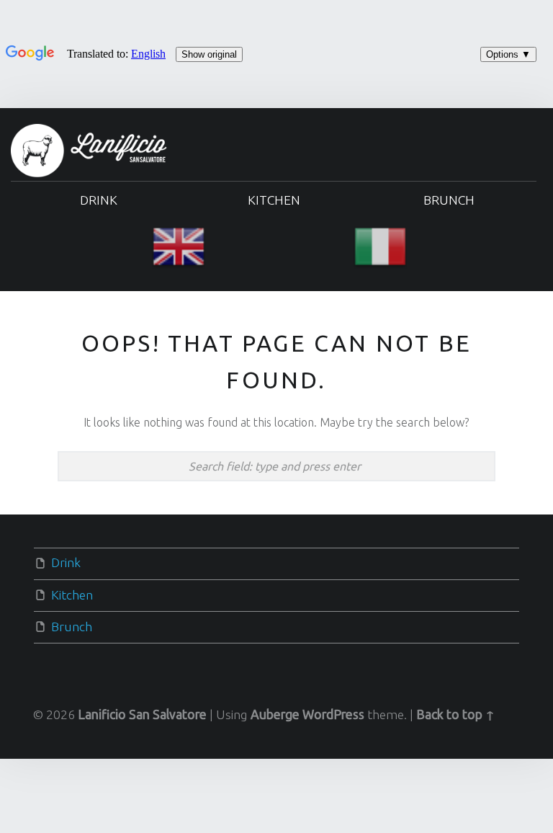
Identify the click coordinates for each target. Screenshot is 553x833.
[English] (178, 246)
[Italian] (380, 246)
